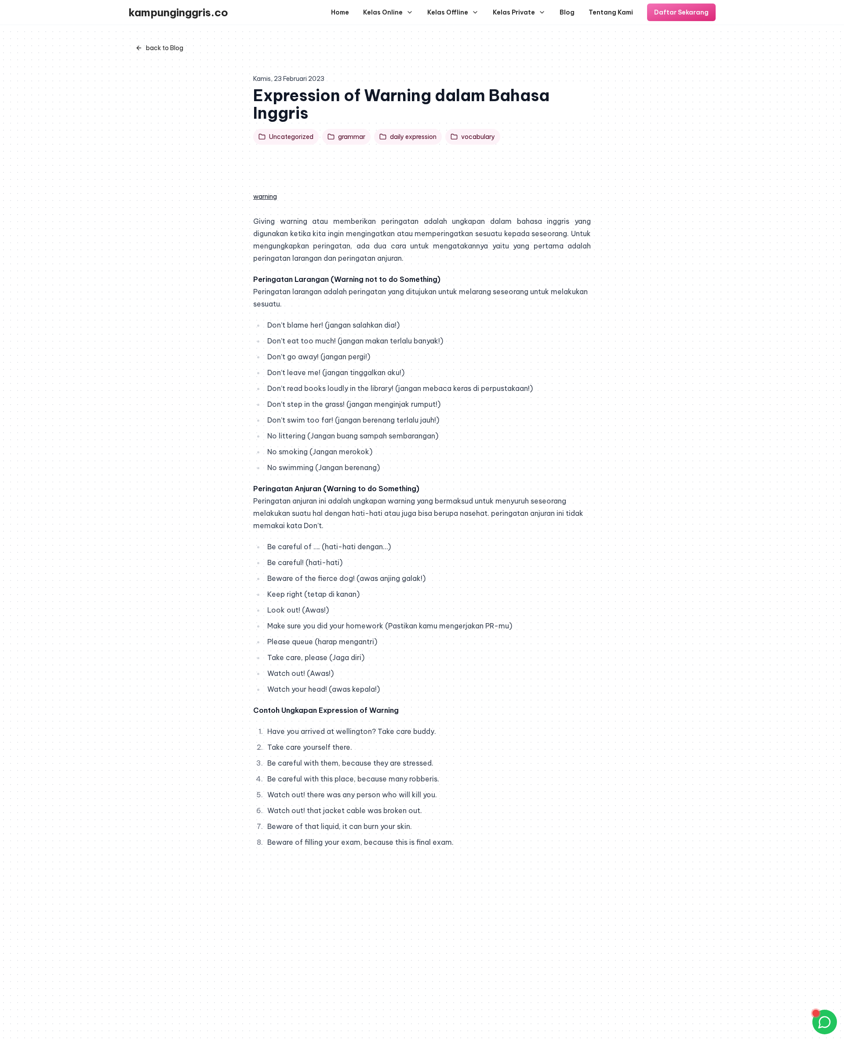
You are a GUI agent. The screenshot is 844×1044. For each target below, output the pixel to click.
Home (340, 12)
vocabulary (478, 137)
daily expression (413, 137)
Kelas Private (514, 12)
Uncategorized (291, 137)
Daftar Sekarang (681, 12)
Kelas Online (383, 12)
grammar (351, 137)
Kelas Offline (447, 12)
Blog (567, 12)
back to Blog (164, 48)
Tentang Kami (611, 12)
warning (265, 197)
